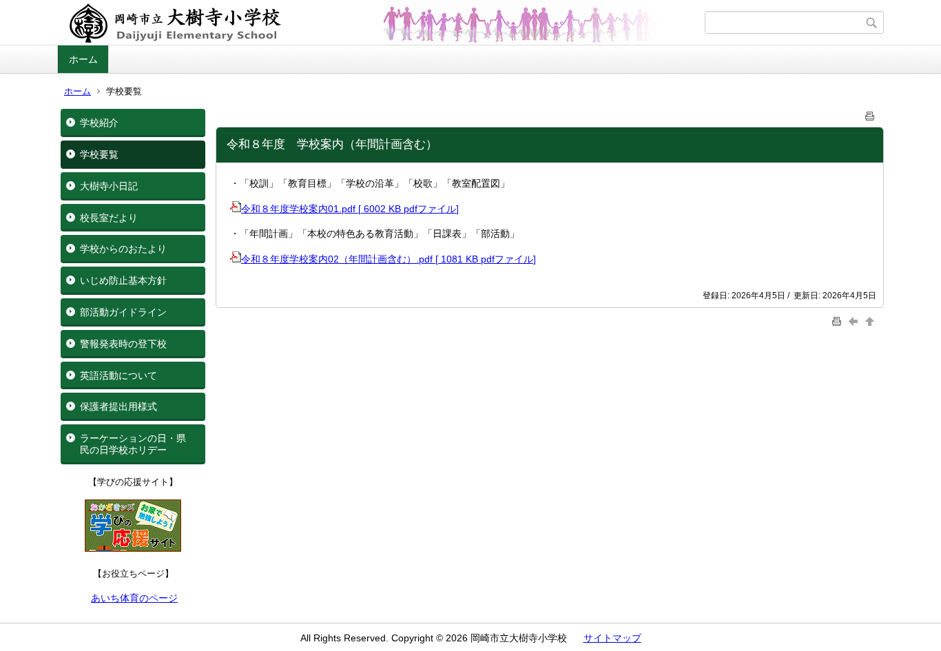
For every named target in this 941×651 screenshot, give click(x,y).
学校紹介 (99, 122)
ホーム (83, 59)
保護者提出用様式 (118, 406)
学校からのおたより (123, 248)
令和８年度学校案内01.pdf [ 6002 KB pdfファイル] (350, 208)
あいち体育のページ (134, 597)
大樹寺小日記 (109, 186)
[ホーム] (383, 22)
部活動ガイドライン (123, 312)
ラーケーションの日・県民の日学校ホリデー (133, 444)
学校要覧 (99, 154)
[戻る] (855, 321)
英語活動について (118, 375)
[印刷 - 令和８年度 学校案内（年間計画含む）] (870, 113)
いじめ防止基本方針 (123, 280)
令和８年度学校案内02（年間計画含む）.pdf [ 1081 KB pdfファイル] (388, 259)
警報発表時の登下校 (123, 343)
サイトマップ (612, 637)
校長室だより (109, 217)
